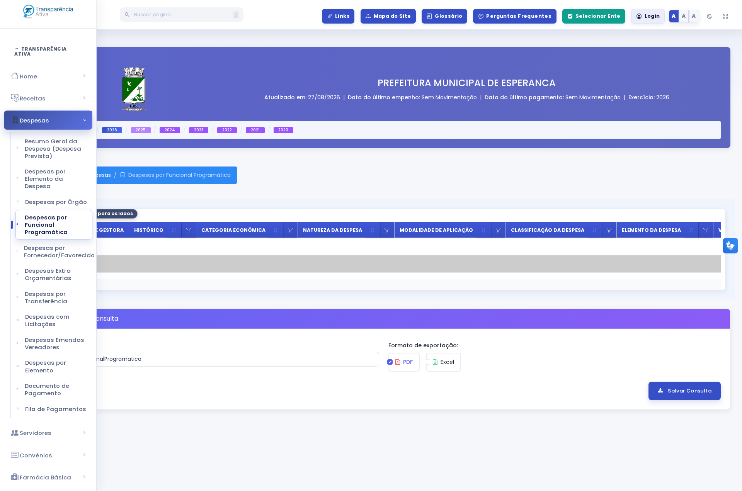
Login (652, 16)
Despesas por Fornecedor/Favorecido (58, 251)
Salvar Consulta (689, 390)
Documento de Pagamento (47, 389)
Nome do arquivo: (71, 345)
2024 (170, 130)
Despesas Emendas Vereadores (54, 343)
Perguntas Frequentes (518, 16)
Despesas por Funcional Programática (46, 224)
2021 (255, 130)
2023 (199, 130)
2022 (227, 130)
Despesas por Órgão (56, 202)
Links (342, 16)
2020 (283, 130)
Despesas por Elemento (45, 366)
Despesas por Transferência (46, 297)
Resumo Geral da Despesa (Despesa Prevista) (53, 148)
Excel (446, 362)
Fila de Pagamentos (55, 409)
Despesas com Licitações (47, 320)
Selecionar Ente (598, 16)
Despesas (98, 175)
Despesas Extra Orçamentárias (48, 274)
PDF (407, 362)
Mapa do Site (392, 16)
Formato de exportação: (423, 345)
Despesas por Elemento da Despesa (45, 178)
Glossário (448, 16)
